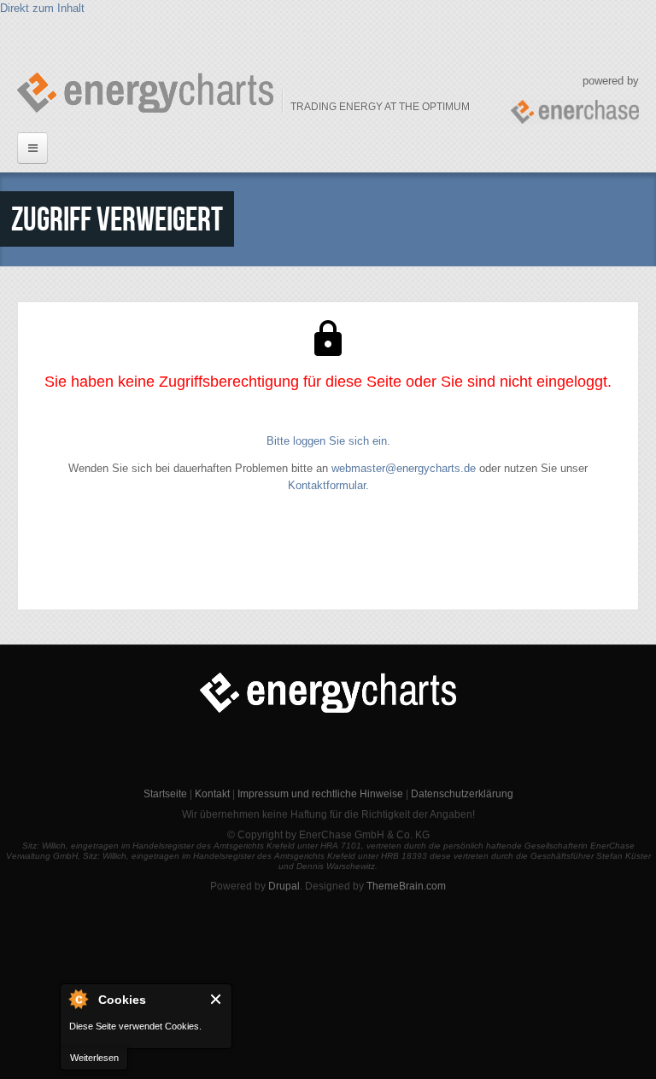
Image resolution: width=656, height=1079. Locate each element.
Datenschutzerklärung (462, 794)
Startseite (165, 794)
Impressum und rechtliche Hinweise (320, 794)
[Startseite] (145, 93)
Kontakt (212, 794)
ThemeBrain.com (406, 886)
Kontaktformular (327, 485)
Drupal (284, 886)
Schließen (216, 999)
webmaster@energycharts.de (403, 468)
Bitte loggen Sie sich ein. (328, 441)
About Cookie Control (78, 998)
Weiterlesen (94, 1058)
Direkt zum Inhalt (42, 8)
